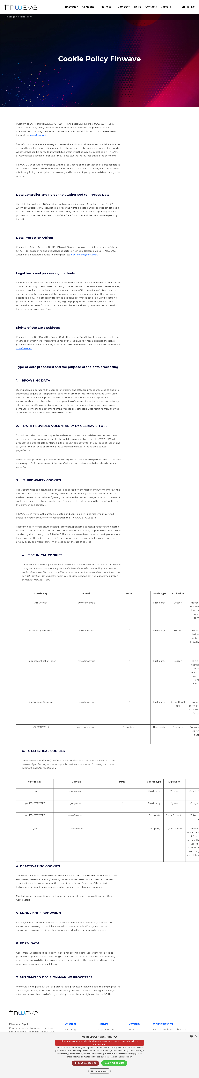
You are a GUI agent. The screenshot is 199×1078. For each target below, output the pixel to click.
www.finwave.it (38, 135)
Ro (193, 6)
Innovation (71, 6)
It (188, 6)
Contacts (151, 6)
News (137, 6)
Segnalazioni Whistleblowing (170, 1029)
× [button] (196, 1036)
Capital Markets (107, 1029)
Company (124, 6)
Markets (106, 6)
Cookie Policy (125, 1056)
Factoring (70, 1029)
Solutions (88, 6)
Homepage (9, 17)
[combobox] (191, 1036)
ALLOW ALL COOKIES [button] (114, 1063)
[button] (99, 1071)
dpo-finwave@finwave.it (84, 254)
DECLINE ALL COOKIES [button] (85, 1063)
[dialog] (99, 1055)
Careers (166, 6)
